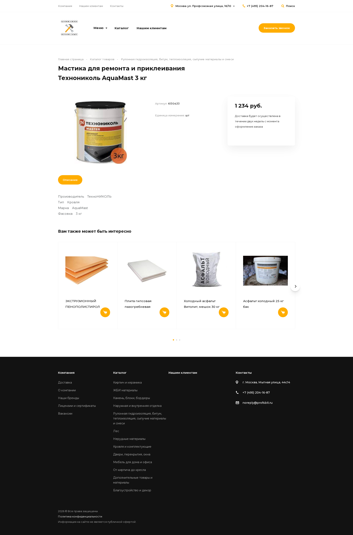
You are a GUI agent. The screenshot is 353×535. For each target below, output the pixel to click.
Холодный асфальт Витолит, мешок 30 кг (202, 304)
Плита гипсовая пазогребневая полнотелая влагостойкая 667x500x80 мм (146, 304)
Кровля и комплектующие (132, 446)
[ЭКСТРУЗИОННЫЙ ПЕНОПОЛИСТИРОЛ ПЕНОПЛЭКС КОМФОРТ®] (87, 270)
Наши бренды (68, 398)
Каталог (122, 28)
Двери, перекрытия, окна (131, 454)
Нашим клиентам (91, 6)
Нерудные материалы (129, 439)
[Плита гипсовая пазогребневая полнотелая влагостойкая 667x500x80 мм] (147, 270)
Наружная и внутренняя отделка (137, 406)
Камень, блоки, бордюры (131, 398)
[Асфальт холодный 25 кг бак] (265, 270)
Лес (116, 431)
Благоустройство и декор (132, 490)
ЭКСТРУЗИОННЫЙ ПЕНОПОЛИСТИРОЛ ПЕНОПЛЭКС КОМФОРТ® (86, 304)
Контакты (116, 6)
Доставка (65, 382)
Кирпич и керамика (127, 382)
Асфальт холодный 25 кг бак (263, 304)
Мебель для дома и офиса (132, 462)
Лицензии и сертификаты (77, 406)
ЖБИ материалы (125, 390)
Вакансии (65, 413)
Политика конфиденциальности (80, 516)
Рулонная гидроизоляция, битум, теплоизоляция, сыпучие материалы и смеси (139, 418)
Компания (65, 6)
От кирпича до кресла (129, 470)
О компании (67, 390)
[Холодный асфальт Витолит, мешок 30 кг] (206, 270)
